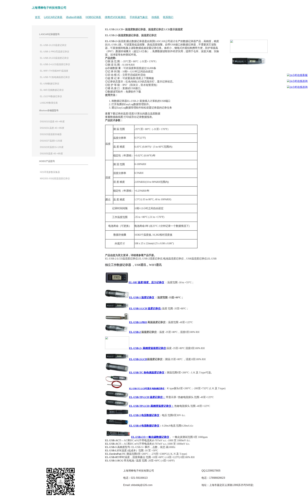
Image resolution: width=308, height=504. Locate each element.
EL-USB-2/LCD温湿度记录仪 (54, 58)
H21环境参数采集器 (50, 172)
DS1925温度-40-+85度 (51, 153)
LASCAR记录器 (53, 17)
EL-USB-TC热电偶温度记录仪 (55, 77)
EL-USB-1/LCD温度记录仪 (53, 45)
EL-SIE (133, 282)
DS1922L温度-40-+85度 (52, 128)
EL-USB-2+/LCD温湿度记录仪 (55, 64)
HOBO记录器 (93, 17)
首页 (37, 17)
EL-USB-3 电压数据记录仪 (144, 415)
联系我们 (168, 17)
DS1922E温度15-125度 (52, 147)
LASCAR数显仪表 (49, 102)
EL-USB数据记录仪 (49, 83)
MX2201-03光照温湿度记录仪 (55, 178)
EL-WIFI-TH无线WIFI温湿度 (54, 70)
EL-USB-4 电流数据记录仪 (144, 425)
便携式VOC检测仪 (115, 17)
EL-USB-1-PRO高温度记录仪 (54, 51)
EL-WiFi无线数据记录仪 (52, 90)
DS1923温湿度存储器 (51, 134)
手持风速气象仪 (139, 17)
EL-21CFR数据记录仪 (51, 96)
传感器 (155, 17)
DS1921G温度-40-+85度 (52, 121)
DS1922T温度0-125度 (51, 140)
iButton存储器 (74, 17)
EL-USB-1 (135, 297)
